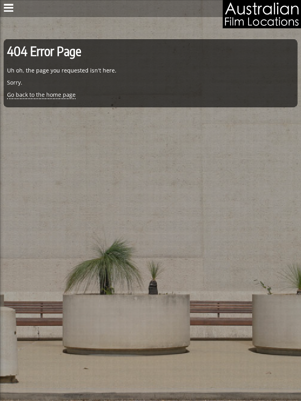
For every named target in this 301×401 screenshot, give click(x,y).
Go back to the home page (41, 94)
